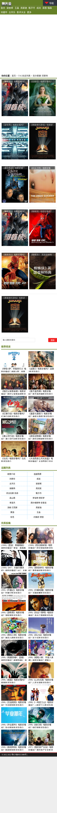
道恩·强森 (47, 8)
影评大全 (21, 12)
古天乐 (12, 12)
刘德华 (4, 12)
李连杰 (14, 503)
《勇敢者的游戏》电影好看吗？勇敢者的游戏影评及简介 (41, 125)
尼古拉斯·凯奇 (14, 493)
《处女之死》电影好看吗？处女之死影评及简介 (41, 168)
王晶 (17, 8)
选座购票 (40, 474)
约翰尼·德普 (40, 517)
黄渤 (14, 512)
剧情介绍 (14, 474)
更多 (29, 12)
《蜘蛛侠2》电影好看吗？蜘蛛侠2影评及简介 (14, 254)
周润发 (40, 488)
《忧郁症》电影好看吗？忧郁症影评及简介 (41, 81)
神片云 (6, 3)
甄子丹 (31, 8)
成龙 (39, 8)
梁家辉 (10, 8)
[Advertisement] (28, 44)
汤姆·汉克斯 (14, 507)
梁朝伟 (14, 488)
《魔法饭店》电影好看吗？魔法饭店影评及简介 (13, 168)
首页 (3, 8)
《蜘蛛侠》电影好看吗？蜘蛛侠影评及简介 (41, 211)
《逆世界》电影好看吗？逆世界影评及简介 (13, 125)
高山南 (14, 498)
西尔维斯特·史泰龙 (40, 503)
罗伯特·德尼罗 (40, 498)
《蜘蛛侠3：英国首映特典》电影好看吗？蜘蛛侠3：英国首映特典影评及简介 (42, 254)
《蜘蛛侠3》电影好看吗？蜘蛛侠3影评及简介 (14, 81)
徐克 (14, 517)
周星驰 (23, 8)
